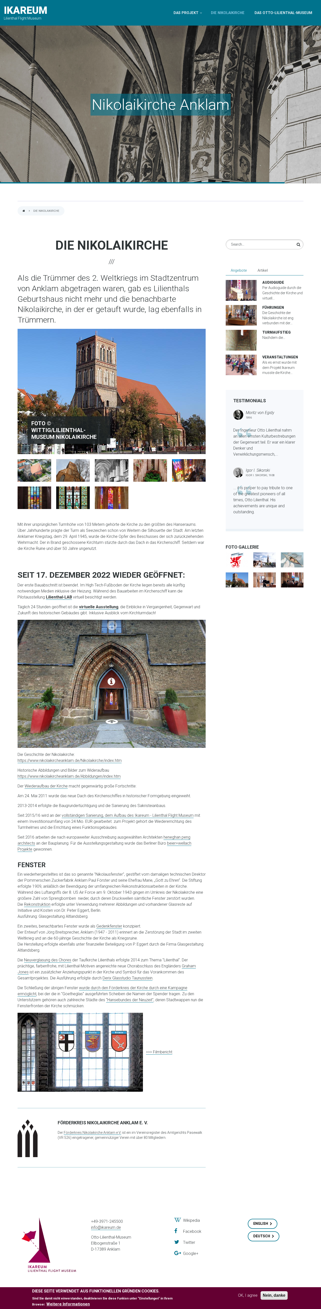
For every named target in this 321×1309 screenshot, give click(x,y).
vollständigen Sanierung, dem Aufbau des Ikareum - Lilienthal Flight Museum (128, 815)
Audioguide (273, 282)
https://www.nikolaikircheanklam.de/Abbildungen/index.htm (69, 776)
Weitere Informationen (68, 1304)
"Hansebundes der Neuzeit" (129, 999)
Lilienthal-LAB (59, 597)
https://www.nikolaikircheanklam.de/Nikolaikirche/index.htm (70, 760)
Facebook (189, 1231)
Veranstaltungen (280, 357)
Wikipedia (190, 1220)
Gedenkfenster (109, 926)
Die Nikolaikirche (228, 13)
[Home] (49, 1245)
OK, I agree (248, 1295)
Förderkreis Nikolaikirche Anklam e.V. (92, 1133)
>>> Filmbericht (159, 1052)
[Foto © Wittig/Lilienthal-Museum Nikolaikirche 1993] (150, 470)
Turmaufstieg (276, 332)
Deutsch (261, 1236)
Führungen (273, 308)
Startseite (24, 211)
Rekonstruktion (37, 904)
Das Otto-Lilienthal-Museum (283, 13)
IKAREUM (25, 10)
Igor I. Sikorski (258, 470)
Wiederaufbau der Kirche (46, 786)
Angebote (241, 270)
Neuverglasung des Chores (47, 960)
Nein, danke (274, 1295)
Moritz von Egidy (260, 412)
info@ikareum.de (106, 1227)
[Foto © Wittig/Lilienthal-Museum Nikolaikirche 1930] (111, 470)
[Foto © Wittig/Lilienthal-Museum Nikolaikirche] (112, 391)
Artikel (263, 270)
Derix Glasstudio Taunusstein (127, 978)
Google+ (189, 1253)
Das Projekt (186, 13)
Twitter (187, 1242)
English (260, 1224)
